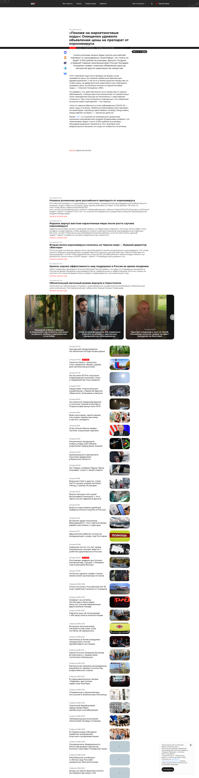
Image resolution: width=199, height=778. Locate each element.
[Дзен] (139, 51)
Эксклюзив (73, 48)
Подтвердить (168, 769)
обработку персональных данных (170, 760)
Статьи (79, 3)
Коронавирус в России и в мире (105, 48)
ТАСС (78, 117)
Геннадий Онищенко (89, 48)
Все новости (68, 3)
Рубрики (103, 3)
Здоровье (79, 48)
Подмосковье (90, 3)
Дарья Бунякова (83, 150)
